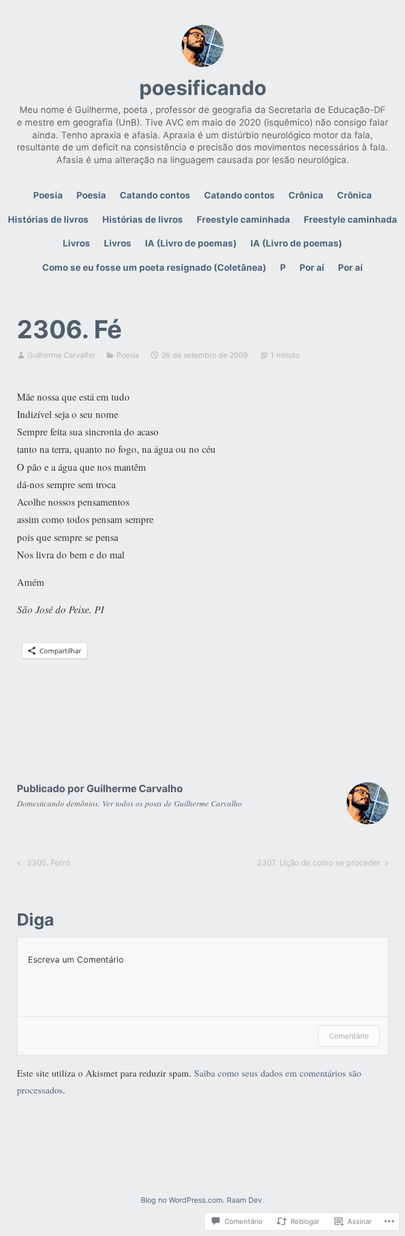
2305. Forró (42, 864)
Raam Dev (244, 1199)
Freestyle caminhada (243, 219)
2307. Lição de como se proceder (319, 864)
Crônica (305, 195)
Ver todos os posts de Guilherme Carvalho (172, 803)
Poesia (48, 195)
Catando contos (155, 195)
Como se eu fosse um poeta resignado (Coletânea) (154, 267)
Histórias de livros (48, 219)
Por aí (312, 267)
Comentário (349, 1035)
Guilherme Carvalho (60, 354)
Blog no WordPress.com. (183, 1199)
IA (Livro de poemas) (191, 243)
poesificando (202, 87)
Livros (76, 243)
